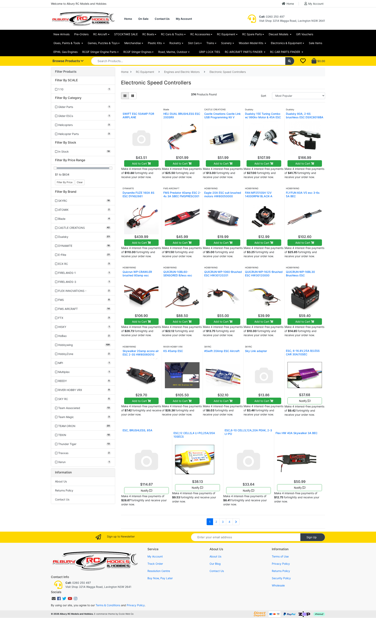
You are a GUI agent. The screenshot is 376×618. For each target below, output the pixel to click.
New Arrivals (61, 34)
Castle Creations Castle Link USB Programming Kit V (222, 115)
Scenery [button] (226, 43)
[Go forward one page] (236, 521)
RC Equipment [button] (226, 34)
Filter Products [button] (65, 71)
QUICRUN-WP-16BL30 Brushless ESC (300, 273)
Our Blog (215, 563)
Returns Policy (64, 490)
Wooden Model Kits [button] (251, 43)
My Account (316, 3)
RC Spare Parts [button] (252, 34)
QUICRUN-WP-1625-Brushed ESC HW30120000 (264, 273)
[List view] (132, 95)
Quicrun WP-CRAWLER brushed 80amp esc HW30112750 (137, 275)
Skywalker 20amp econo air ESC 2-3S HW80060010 (141, 352)
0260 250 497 (272, 16)
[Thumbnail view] (125, 95)
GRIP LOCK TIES (209, 51)
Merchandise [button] (132, 43)
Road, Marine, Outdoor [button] (172, 51)
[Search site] (290, 61)
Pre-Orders (81, 34)
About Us (61, 481)
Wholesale (278, 585)
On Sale (143, 18)
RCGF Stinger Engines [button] (137, 51)
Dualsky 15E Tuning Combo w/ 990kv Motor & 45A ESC (263, 115)
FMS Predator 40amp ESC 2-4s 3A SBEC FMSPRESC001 (182, 194)
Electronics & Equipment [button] (286, 43)
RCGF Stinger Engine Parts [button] (99, 51)
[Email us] (54, 598)
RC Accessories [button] (200, 34)
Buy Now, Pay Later (160, 578)
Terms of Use (280, 556)
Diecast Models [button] (279, 34)
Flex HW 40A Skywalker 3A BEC (296, 433)
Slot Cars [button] (194, 43)
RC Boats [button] (148, 34)
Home (290, 3)
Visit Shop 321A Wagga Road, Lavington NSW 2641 (292, 20)
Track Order (155, 563)
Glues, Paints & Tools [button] (67, 43)
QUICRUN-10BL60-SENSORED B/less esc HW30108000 (177, 275)
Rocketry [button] (175, 43)
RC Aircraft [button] (100, 34)
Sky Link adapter (256, 351)
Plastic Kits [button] (155, 43)
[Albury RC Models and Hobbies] (83, 18)
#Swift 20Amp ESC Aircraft (222, 351)
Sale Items (315, 43)
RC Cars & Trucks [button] (172, 34)
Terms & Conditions (108, 605)
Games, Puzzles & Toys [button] (103, 43)
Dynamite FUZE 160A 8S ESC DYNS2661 (138, 194)
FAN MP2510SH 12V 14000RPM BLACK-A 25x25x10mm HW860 (259, 196)
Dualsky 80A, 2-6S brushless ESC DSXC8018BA (304, 115)
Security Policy (281, 578)
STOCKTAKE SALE (126, 34)
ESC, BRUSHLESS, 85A (137, 430)
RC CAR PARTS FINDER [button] (285, 51)
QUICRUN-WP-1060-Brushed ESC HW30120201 (223, 273)
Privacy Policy (281, 563)
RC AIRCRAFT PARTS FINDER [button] (244, 51)
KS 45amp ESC (173, 351)
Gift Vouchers (304, 34)
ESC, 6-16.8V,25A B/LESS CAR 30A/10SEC (303, 352)
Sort (263, 95)
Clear (80, 182)
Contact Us (162, 18)
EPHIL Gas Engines (65, 51)
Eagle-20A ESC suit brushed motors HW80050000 (222, 194)
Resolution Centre (158, 571)
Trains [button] (210, 43)
